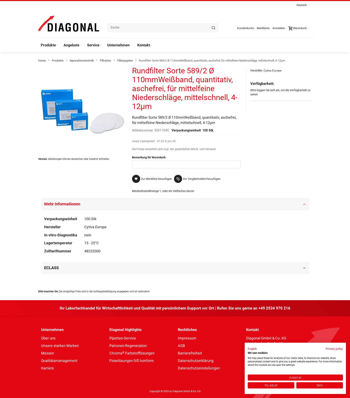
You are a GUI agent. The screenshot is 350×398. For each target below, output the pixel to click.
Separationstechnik (81, 60)
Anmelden (278, 28)
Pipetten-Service (122, 338)
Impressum (187, 338)
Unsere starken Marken (60, 346)
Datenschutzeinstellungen (199, 368)
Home (42, 60)
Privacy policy (334, 348)
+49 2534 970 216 (274, 308)
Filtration (105, 60)
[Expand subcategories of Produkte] (57, 45)
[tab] (175, 204)
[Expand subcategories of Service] (100, 45)
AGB (181, 346)
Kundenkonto (245, 28)
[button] (303, 5)
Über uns (48, 338)
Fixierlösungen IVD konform (131, 361)
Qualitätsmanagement (59, 361)
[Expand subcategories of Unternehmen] (131, 45)
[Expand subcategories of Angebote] (80, 45)
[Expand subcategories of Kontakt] (151, 45)
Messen (47, 353)
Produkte (57, 60)
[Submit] (213, 27)
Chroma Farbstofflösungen (132, 353)
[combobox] (163, 27)
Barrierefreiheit (190, 353)
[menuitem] (49, 45)
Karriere (47, 368)
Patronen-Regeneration (128, 346)
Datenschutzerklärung (195, 361)
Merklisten (263, 28)
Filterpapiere (125, 60)
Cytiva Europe (273, 70)
